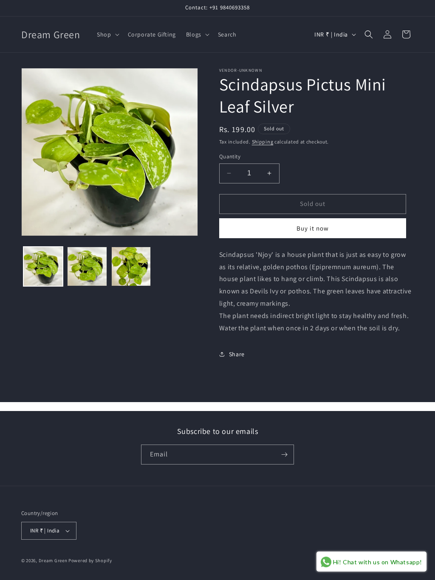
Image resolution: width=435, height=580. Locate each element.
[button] (107, 34)
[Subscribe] (284, 455)
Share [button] (237, 354)
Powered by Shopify (90, 560)
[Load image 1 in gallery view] (43, 266)
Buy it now (313, 228)
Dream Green (53, 560)
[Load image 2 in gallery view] (87, 266)
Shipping (263, 141)
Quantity (229, 156)
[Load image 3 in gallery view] (131, 266)
